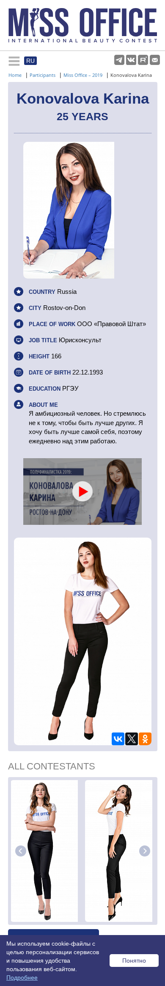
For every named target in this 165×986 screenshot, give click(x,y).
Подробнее (22, 977)
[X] (131, 738)
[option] (46, 851)
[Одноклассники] (145, 738)
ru (30, 60)
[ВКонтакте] (118, 738)
